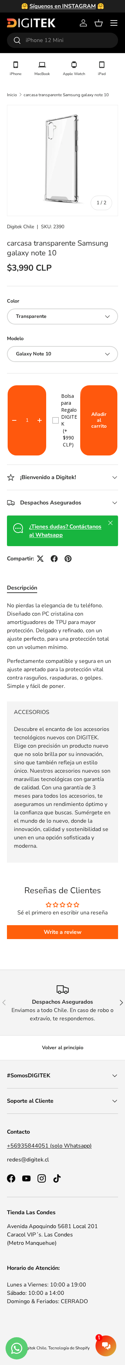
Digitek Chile (20, 226)
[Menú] (114, 23)
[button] (98, 23)
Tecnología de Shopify (69, 1348)
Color (13, 301)
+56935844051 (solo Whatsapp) (49, 1146)
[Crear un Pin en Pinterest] (68, 559)
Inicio (12, 95)
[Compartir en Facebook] (54, 559)
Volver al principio (62, 1047)
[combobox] (62, 40)
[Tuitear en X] (40, 559)
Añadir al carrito (99, 420)
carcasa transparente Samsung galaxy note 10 (66, 95)
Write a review (63, 932)
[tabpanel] (62, 645)
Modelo (15, 338)
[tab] (22, 588)
